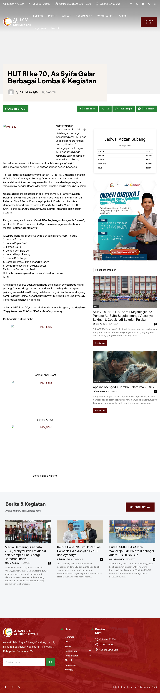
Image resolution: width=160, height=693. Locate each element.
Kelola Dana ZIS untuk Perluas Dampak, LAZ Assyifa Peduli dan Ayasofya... (79, 551)
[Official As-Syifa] (12, 92)
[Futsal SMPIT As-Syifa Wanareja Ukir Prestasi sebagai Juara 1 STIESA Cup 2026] (132, 531)
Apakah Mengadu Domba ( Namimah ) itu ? (123, 387)
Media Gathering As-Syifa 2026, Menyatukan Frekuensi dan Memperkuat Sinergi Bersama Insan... (25, 553)
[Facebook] (131, 4)
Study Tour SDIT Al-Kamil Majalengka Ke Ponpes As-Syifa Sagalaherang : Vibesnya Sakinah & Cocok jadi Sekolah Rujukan (123, 316)
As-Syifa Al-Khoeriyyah (102, 382)
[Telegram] (143, 4)
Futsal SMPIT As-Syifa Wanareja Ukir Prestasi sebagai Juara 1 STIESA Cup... (131, 551)
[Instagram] (137, 4)
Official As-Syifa (29, 92)
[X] (149, 4)
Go (50, 662)
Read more (100, 343)
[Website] (154, 4)
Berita (96, 306)
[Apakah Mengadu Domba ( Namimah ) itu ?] (125, 367)
